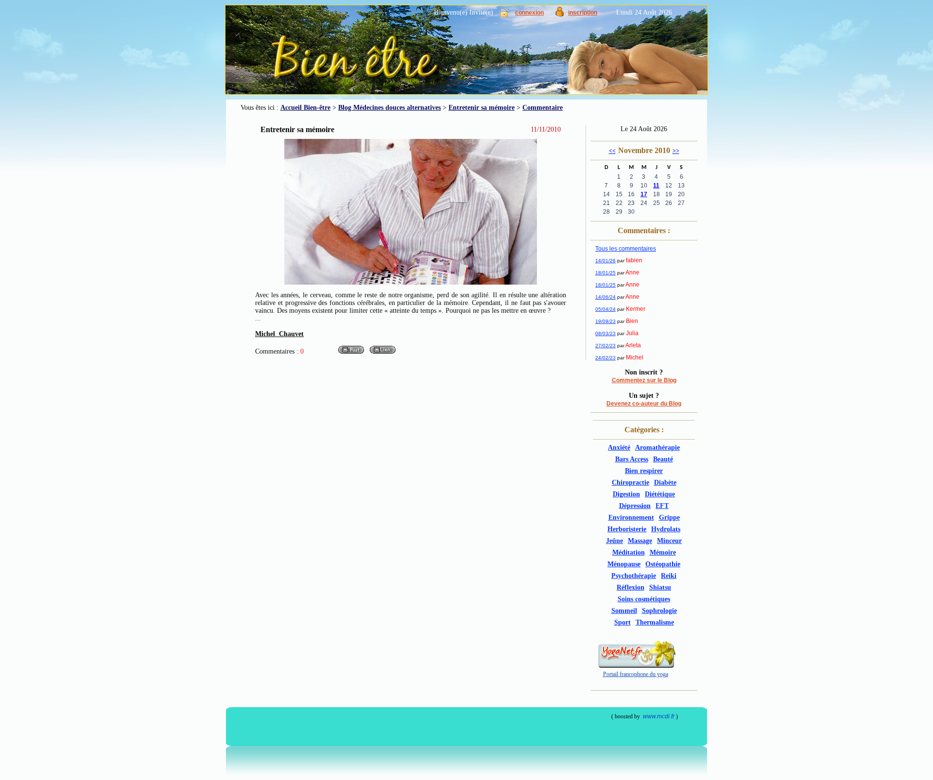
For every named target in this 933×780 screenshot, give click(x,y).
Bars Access (631, 459)
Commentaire (542, 107)
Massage (640, 540)
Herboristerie (626, 529)
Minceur (669, 540)
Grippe (669, 517)
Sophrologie (659, 610)
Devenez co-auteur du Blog (643, 403)
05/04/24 (605, 309)
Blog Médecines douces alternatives (389, 107)
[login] (504, 14)
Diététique (660, 494)
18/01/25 (605, 272)
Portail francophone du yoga (635, 674)
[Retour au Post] (351, 352)
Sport (622, 622)
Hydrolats (665, 529)
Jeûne (614, 540)
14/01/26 (605, 260)
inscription (582, 12)
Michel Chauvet (279, 334)
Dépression (635, 505)
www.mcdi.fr (658, 716)
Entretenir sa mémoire (482, 107)
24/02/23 (605, 357)
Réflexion (630, 587)
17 (643, 194)
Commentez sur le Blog (644, 380)
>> (676, 151)
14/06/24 (605, 297)
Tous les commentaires (625, 248)
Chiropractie (630, 482)
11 (656, 185)
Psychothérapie (633, 575)
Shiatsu (660, 587)
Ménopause (623, 564)
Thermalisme (655, 622)
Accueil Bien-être (305, 107)
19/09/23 (605, 321)
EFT (662, 505)
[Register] (559, 14)
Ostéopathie (662, 564)
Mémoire (663, 552)
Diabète (665, 482)
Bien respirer (644, 471)
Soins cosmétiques (644, 599)
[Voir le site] (382, 352)
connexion (529, 12)
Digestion (626, 494)
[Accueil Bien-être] (290, 68)
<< (612, 151)
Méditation (628, 552)
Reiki (668, 575)
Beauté (663, 459)
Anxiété (619, 447)
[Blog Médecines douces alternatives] (445, 53)
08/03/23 (605, 333)
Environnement (631, 517)
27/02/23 (605, 345)
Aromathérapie (657, 447)
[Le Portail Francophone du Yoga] (635, 666)
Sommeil (624, 610)
